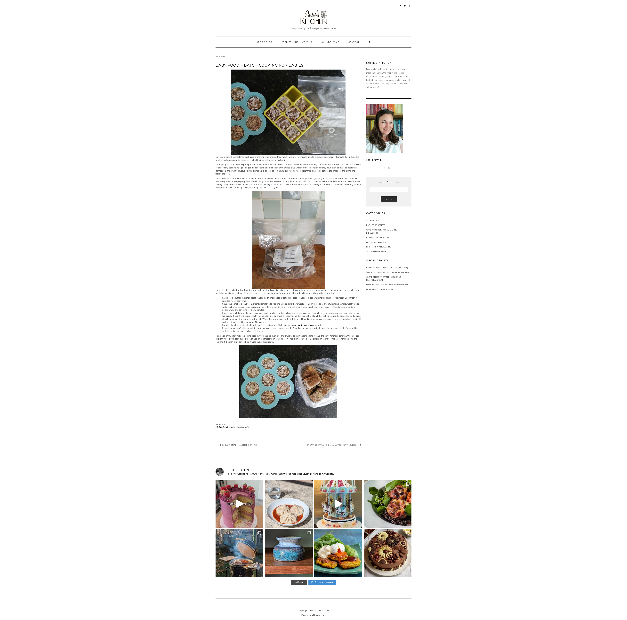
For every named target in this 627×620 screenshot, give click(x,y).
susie (224, 424)
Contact (353, 42)
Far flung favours (376, 242)
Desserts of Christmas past (380, 289)
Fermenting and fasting (378, 247)
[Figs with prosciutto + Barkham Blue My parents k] (388, 504)
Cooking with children (378, 237)
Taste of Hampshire (376, 251)
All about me (330, 42)
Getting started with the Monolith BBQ (387, 267)
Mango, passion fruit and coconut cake (387, 284)
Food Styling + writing (296, 42)
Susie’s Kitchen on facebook (384, 169)
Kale (303, 615)
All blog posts (231, 427)
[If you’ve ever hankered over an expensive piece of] (239, 553)
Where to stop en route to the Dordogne (387, 272)
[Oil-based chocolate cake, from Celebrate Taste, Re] (388, 553)
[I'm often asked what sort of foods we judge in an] (239, 504)
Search (388, 199)
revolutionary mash (303, 325)
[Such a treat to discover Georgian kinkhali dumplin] (289, 504)
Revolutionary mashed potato (238, 445)
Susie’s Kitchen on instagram (389, 169)
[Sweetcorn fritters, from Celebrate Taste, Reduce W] (338, 553)
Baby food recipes (243, 427)
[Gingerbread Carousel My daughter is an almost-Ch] (338, 504)
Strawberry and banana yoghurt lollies (332, 445)
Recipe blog (264, 42)
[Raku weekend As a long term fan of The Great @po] (289, 553)
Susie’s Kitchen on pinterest (393, 169)
